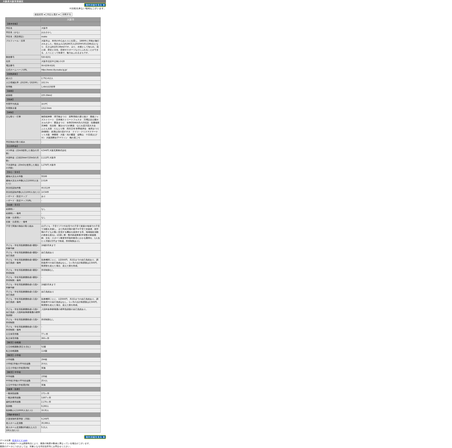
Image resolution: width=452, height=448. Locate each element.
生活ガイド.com (19, 440)
